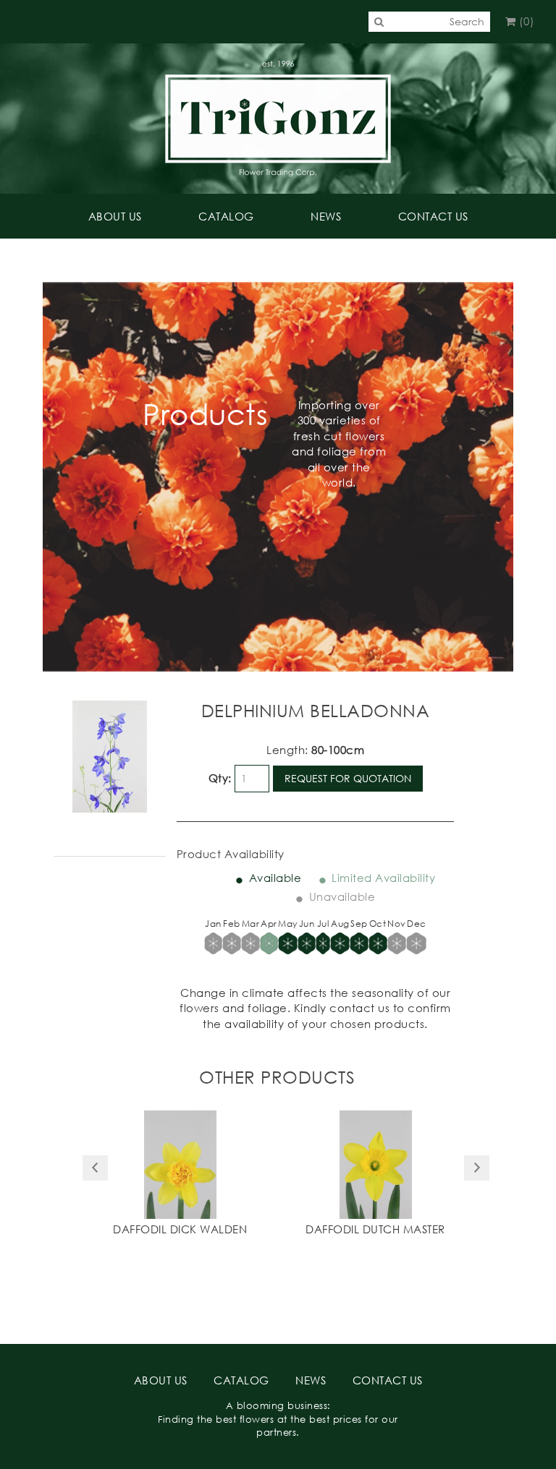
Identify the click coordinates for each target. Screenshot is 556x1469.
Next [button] (476, 1168)
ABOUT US (115, 216)
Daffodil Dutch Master (375, 1229)
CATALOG (226, 216)
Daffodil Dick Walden (180, 1229)
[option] (180, 1174)
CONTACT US (433, 216)
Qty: (220, 778)
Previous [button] (95, 1168)
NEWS (326, 216)
